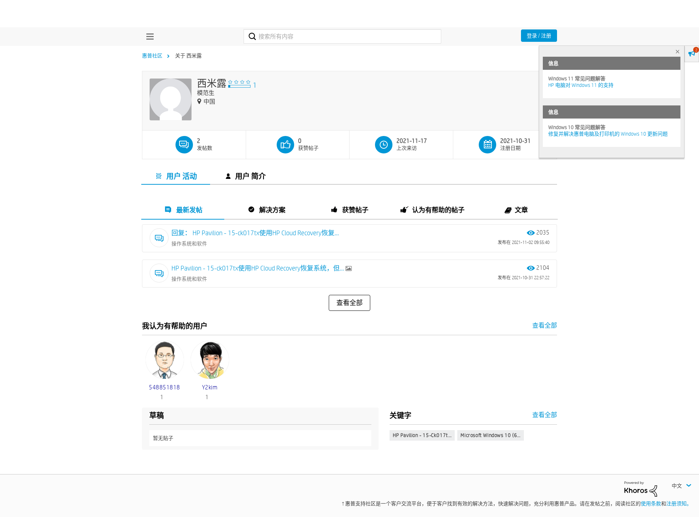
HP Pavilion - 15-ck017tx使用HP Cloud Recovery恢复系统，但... (258, 268)
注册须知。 (679, 503)
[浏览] (148, 36)
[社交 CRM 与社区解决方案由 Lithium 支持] (640, 488)
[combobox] (342, 36)
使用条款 (651, 503)
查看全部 (349, 303)
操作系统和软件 (189, 243)
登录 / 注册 (539, 35)
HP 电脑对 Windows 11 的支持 (580, 85)
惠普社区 (152, 55)
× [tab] (677, 51)
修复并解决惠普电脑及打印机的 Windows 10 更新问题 (608, 134)
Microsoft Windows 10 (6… (490, 435)
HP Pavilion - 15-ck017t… (422, 435)
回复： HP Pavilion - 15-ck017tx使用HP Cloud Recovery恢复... (255, 233)
